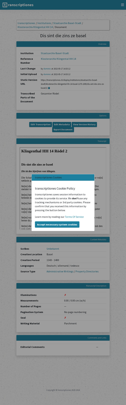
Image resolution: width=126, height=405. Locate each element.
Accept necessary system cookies (57, 224)
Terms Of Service (74, 216)
